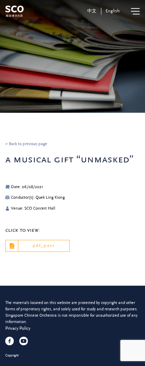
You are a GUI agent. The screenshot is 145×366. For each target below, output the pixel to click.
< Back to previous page (26, 144)
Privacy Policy (17, 328)
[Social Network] (9, 341)
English (113, 10)
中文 (91, 10)
